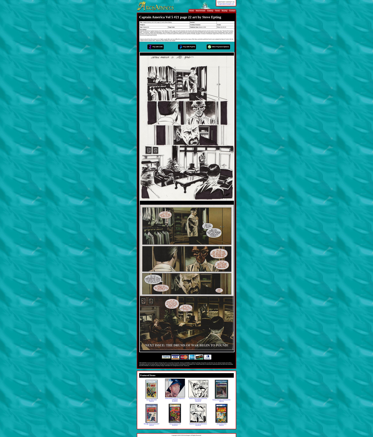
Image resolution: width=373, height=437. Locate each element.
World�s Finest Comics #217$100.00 (151, 424)
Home (191, 11)
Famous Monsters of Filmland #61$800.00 (221, 400)
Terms (217, 11)
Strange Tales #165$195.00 (151, 400)
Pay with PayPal (189, 47)
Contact (232, 11)
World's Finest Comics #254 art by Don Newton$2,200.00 (198, 400)
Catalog (210, 11)
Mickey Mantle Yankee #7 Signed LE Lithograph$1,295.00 (175, 400)
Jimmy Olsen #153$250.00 (221, 424)
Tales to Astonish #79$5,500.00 (174, 424)
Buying (224, 11)
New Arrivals (200, 11)
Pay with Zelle (157, 47)
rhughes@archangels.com (226, 4)
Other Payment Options (220, 47)
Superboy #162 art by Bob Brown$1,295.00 (198, 424)
